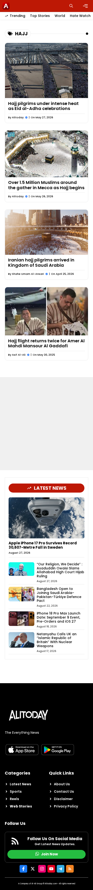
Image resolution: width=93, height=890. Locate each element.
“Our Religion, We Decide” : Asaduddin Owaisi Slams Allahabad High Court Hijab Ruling (60, 570)
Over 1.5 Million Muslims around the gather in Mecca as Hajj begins (46, 185)
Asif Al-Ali (19, 355)
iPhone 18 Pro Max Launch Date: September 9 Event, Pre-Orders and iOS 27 (58, 617)
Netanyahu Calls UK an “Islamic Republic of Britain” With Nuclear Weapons (57, 640)
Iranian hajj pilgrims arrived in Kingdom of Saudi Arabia (41, 262)
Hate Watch (80, 15)
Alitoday (18, 117)
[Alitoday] (6, 6)
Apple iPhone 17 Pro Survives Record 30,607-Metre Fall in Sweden (43, 545)
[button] (71, 6)
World (60, 15)
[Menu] (85, 6)
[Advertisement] (46, 423)
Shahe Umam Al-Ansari (28, 274)
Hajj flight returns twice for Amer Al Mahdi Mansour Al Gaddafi (46, 343)
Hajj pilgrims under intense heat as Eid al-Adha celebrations (43, 106)
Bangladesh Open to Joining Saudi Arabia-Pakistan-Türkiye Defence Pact (59, 594)
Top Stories (40, 15)
